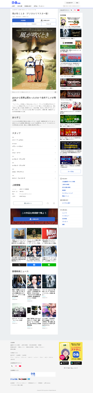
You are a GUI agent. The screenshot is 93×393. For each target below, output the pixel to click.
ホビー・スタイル (49, 357)
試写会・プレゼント (39, 6)
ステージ (17, 357)
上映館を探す (46, 20)
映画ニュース (21, 347)
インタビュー (65, 216)
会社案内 (12, 383)
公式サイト (29, 203)
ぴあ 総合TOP (69, 2)
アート (12, 357)
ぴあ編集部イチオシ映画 (68, 181)
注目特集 (64, 218)
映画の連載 (13, 349)
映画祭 (64, 190)
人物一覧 (12, 359)
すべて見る (71, 171)
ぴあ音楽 (24, 355)
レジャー (36, 357)
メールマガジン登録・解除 (16, 385)
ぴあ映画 (19, 9)
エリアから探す (66, 203)
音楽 (77, 2)
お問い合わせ (47, 383)
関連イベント (65, 196)
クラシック (23, 357)
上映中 (13, 6)
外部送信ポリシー (32, 383)
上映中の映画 (65, 184)
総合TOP (12, 355)
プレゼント (65, 221)
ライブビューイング (67, 193)
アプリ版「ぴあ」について (71, 368)
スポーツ (30, 357)
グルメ (41, 357)
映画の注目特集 (29, 347)
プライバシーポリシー (21, 383)
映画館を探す (28, 6)
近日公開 (20, 6)
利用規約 (40, 383)
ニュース (64, 213)
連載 (63, 224)
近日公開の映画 (66, 187)
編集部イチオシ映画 (15, 345)
